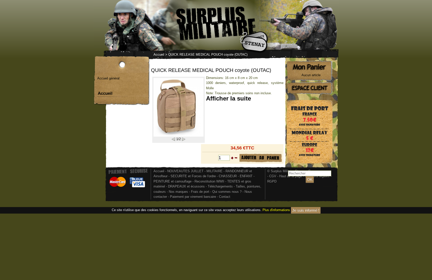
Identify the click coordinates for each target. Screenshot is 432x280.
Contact (224, 197)
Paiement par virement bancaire (193, 197)
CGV (272, 176)
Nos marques (178, 192)
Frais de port (200, 192)
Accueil (159, 54)
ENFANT (246, 176)
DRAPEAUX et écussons (186, 186)
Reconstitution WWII (209, 181)
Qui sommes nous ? (227, 192)
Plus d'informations (276, 210)
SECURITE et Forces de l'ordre (193, 176)
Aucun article (311, 75)
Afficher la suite (228, 98)
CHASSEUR (228, 176)
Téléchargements (220, 186)
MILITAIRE (214, 171)
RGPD (271, 181)
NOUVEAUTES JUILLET (185, 171)
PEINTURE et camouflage (173, 181)
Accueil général (108, 78)
